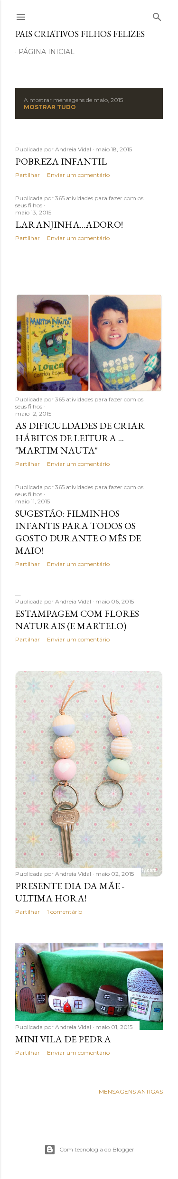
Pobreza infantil (61, 161)
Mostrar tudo (50, 107)
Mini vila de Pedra (63, 1039)
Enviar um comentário (78, 174)
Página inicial (47, 51)
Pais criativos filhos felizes (80, 33)
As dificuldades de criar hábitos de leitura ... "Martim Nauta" (80, 437)
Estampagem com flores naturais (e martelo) (77, 619)
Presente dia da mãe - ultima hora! (69, 892)
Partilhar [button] (27, 174)
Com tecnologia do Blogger (96, 1149)
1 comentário (64, 911)
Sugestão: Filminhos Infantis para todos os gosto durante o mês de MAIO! (78, 532)
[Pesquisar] (157, 15)
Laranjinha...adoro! (69, 224)
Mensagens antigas (131, 1091)
